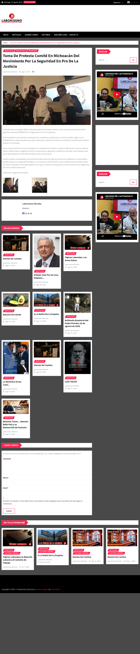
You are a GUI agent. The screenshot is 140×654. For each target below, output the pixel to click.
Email (5, 488)
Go (133, 60)
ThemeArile (55, 589)
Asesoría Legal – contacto (66, 35)
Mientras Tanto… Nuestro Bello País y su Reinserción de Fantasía (15, 424)
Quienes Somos (31, 35)
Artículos (16, 35)
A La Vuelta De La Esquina (46, 314)
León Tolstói (71, 381)
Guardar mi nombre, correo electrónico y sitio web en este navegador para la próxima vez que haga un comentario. (43, 502)
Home (5, 43)
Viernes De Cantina (12, 258)
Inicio (5, 35)
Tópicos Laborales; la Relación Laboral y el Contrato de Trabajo (17, 559)
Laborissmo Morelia (10, 72)
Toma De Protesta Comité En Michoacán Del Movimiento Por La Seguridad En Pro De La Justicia (44, 43)
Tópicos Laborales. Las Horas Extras (76, 259)
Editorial (46, 35)
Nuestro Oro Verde (12, 314)
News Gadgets (42, 589)
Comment (7, 459)
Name (6, 478)
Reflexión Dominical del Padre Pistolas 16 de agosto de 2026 (76, 323)
